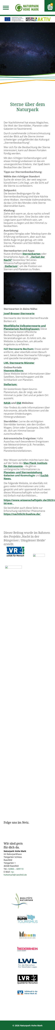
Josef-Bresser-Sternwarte (19, 313)
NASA (7, 403)
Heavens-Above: (14, 370)
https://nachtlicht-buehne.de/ (22, 514)
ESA (19, 403)
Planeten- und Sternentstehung (23, 472)
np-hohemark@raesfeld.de (15, 873)
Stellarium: (10, 384)
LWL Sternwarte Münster (19, 362)
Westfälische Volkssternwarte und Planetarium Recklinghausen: (25, 327)
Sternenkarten (31, 253)
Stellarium (11, 266)
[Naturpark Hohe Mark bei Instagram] (13, 827)
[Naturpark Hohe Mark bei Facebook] (6, 827)
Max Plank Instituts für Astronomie (25, 464)
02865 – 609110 (15, 868)
